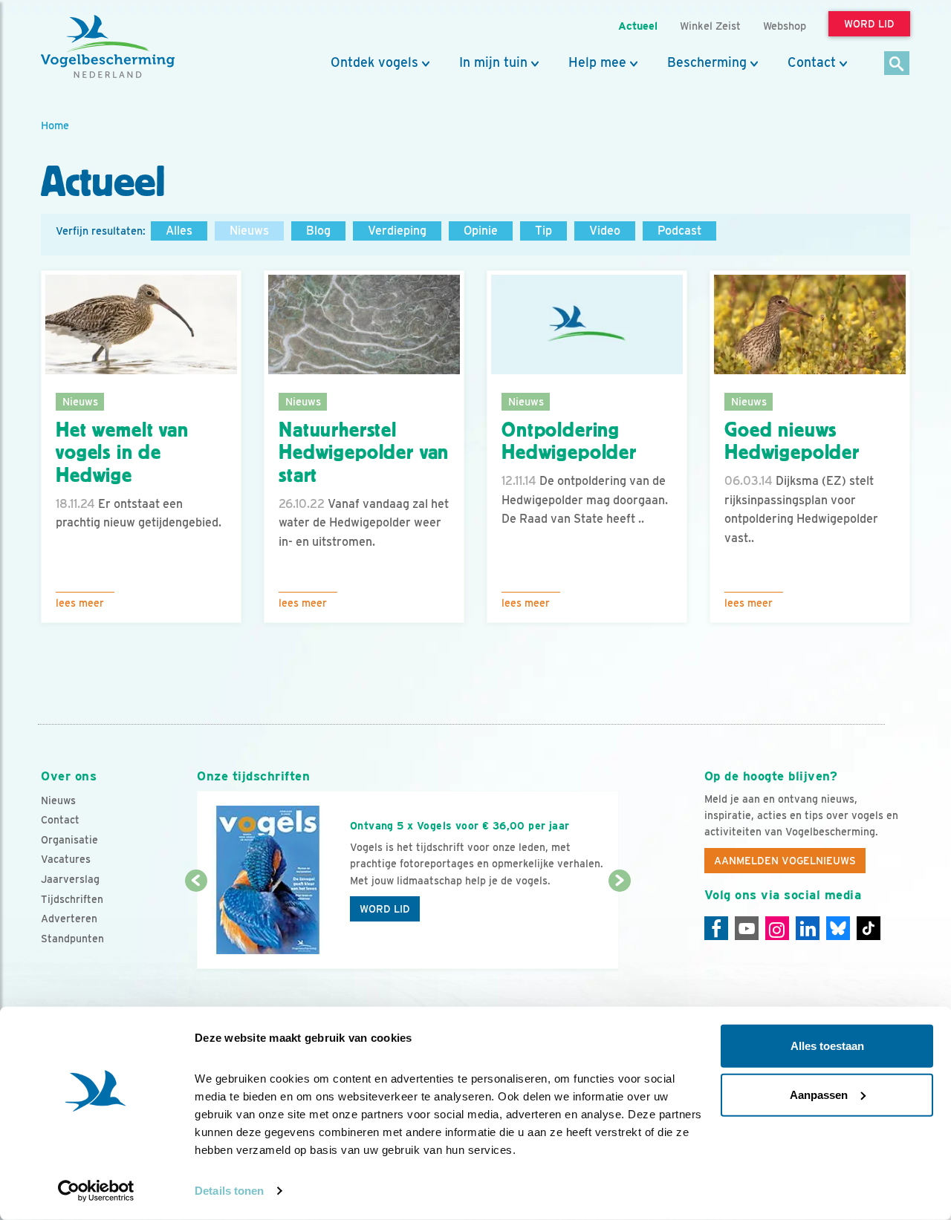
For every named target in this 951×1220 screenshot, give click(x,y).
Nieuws (249, 231)
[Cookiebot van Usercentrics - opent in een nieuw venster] (96, 1191)
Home (55, 125)
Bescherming (707, 62)
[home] (108, 47)
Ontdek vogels (374, 62)
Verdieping (397, 231)
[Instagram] (777, 928)
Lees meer (80, 603)
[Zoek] (897, 64)
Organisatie (69, 840)
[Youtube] (747, 928)
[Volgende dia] (619, 926)
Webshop (784, 25)
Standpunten (72, 939)
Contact (812, 62)
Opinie (481, 231)
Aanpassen (819, 1094)
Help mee (597, 62)
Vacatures (66, 859)
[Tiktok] (868, 928)
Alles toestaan (827, 1046)
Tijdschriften (72, 899)
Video (604, 231)
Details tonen (229, 1190)
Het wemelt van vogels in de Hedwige (122, 453)
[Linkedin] (807, 928)
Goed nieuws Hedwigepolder (792, 441)
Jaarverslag (70, 879)
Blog (318, 231)
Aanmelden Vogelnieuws (785, 861)
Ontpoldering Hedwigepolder (569, 441)
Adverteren (69, 918)
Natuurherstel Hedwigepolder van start (364, 453)
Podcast (679, 231)
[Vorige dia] (195, 926)
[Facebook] (716, 928)
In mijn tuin (493, 62)
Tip (543, 231)
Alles (179, 231)
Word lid (385, 909)
